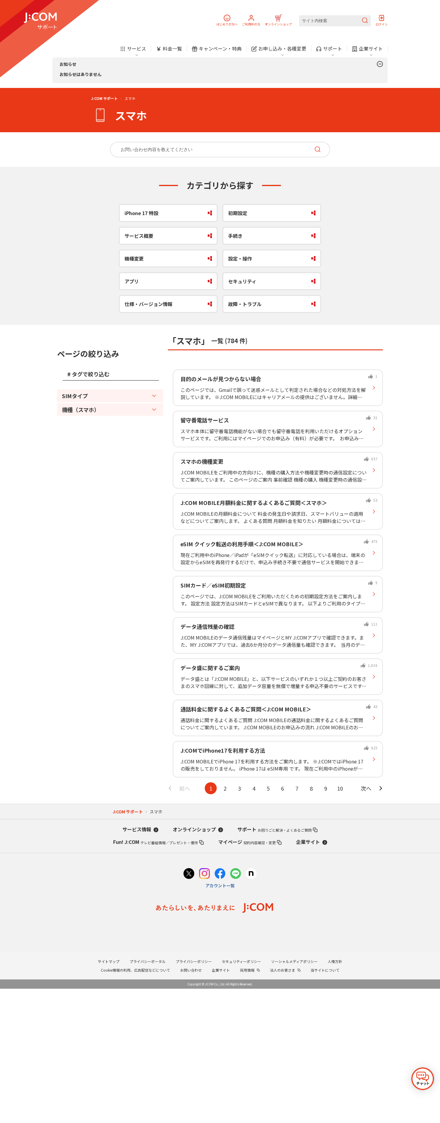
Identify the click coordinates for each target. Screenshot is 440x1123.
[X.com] (188, 874)
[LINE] (235, 874)
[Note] (251, 874)
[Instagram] (204, 874)
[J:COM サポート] (40, 21)
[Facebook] (220, 874)
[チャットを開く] (422, 1078)
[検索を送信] (365, 20)
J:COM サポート (104, 98)
